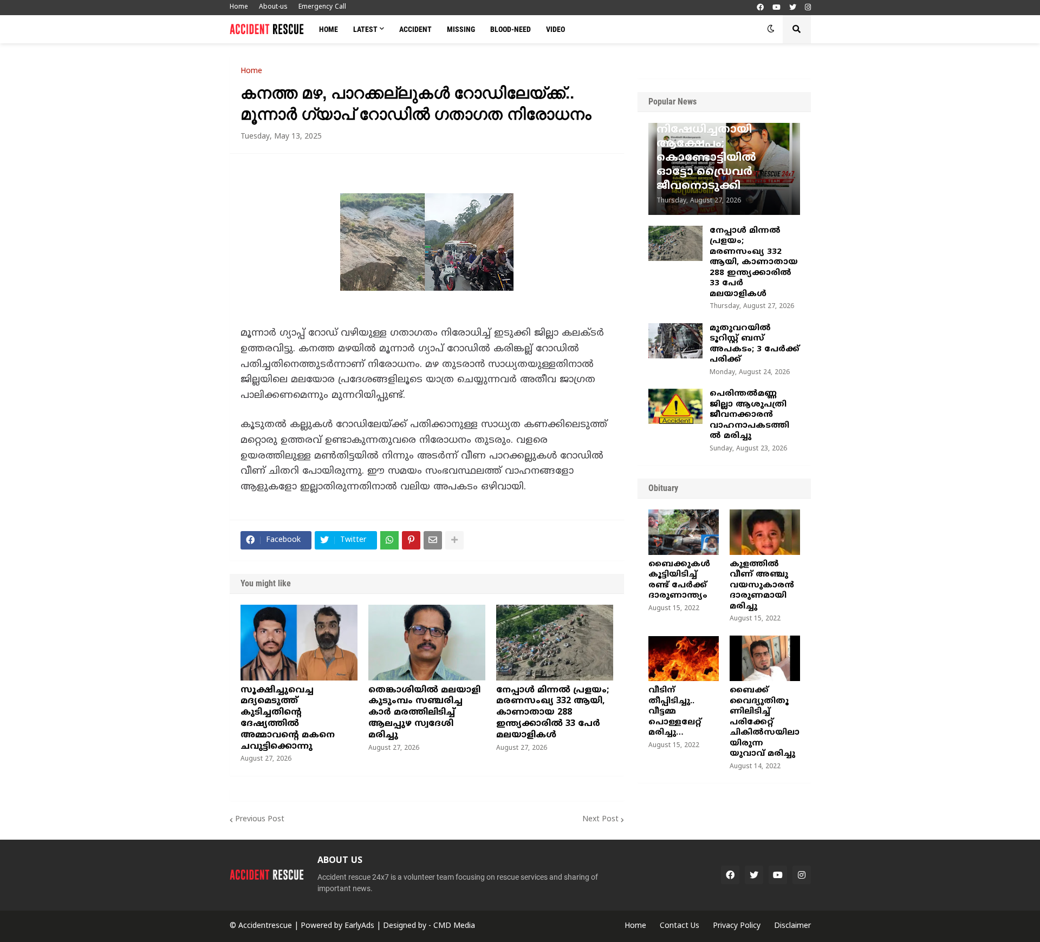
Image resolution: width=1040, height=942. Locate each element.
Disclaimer (792, 926)
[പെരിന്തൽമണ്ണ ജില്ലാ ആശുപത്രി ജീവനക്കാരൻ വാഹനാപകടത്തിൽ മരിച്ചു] (675, 406)
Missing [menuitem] (461, 29)
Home (239, 7)
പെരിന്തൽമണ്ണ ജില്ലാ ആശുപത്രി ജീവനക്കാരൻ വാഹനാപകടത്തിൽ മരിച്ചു (749, 415)
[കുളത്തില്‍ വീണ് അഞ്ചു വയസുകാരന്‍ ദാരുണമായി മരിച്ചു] (765, 532)
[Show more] (454, 540)
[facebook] (760, 8)
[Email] (433, 540)
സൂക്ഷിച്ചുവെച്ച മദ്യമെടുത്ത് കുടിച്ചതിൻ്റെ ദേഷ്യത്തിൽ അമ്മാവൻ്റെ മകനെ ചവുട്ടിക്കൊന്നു (287, 718)
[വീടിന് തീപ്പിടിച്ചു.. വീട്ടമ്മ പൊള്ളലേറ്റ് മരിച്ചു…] (683, 658)
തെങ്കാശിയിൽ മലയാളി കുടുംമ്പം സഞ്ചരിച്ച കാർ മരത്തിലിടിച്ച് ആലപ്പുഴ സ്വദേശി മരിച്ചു (424, 713)
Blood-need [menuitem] (510, 29)
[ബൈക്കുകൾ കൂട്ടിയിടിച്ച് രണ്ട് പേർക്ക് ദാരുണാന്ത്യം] (683, 532)
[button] (771, 29)
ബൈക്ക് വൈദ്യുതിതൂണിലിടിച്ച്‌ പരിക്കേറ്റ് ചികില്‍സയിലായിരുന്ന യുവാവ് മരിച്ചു (765, 722)
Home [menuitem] (328, 29)
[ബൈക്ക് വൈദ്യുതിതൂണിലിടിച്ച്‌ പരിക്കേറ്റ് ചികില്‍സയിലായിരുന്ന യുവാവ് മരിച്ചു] (765, 658)
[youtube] (776, 8)
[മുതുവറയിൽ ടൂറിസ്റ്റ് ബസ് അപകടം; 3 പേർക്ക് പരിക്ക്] (675, 340)
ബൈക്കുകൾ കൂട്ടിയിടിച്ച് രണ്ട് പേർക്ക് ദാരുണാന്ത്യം (679, 580)
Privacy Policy (736, 926)
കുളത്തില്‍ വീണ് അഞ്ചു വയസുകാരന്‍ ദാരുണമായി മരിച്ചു (762, 585)
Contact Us (679, 926)
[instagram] (808, 8)
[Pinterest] (411, 540)
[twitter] (792, 8)
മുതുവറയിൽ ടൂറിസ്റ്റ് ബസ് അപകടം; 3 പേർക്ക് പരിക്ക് (755, 344)
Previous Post (259, 819)
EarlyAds (359, 926)
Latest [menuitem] (365, 29)
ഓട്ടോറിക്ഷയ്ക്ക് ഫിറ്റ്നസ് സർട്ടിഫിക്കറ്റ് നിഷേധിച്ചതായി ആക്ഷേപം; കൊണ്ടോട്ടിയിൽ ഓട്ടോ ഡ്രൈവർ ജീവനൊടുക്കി (721, 144)
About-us (273, 7)
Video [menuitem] (555, 29)
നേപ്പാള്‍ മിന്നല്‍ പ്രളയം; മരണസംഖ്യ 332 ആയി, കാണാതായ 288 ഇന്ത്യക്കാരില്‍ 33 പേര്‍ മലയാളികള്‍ (552, 713)
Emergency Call (322, 7)
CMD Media (454, 926)
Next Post (600, 819)
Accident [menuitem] (415, 29)
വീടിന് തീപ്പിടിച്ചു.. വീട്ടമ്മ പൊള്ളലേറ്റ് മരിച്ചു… (674, 711)
